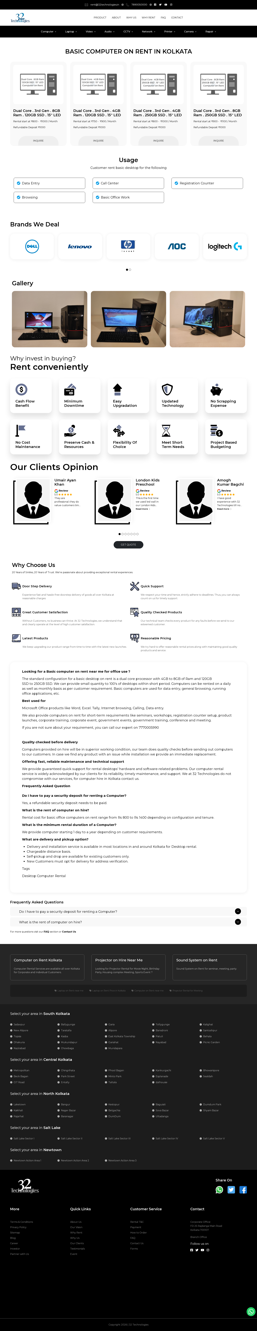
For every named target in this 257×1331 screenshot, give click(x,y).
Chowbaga (67, 1048)
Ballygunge (68, 1024)
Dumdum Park (212, 1104)
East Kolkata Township (121, 1036)
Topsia (17, 1036)
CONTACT (177, 17)
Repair (209, 31)
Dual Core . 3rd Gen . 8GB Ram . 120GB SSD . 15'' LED (37, 113)
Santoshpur (210, 1030)
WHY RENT (148, 17)
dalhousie (161, 1082)
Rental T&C (137, 1222)
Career (14, 1243)
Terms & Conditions (21, 1222)
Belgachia (114, 1110)
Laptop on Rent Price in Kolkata (109, 990)
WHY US (131, 17)
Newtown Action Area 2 (75, 1160)
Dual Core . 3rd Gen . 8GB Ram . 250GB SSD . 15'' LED (217, 113)
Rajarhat (19, 1116)
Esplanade (162, 1076)
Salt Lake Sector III (119, 1138)
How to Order (138, 1232)
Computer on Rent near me (149, 990)
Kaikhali (18, 1110)
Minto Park (115, 1076)
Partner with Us (19, 1254)
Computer (47, 31)
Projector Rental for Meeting (188, 990)
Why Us (74, 1238)
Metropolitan (21, 1070)
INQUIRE (38, 140)
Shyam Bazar (211, 1110)
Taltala (112, 1082)
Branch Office (198, 1237)
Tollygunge (163, 1024)
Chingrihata (68, 1070)
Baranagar (67, 1116)
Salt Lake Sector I (24, 1138)
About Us (75, 1222)
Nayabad (161, 1042)
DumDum (114, 1116)
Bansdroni (162, 1030)
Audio (108, 31)
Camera (189, 31)
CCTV (126, 31)
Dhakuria (19, 1042)
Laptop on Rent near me (70, 990)
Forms (134, 1248)
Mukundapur (69, 1042)
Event (73, 1254)
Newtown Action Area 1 (27, 1160)
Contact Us (136, 1243)
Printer (168, 31)
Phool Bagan (116, 1070)
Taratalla (66, 1030)
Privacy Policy (18, 1227)
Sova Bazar (162, 1110)
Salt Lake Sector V (214, 1138)
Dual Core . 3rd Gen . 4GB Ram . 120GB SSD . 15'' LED (97, 113)
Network (147, 31)
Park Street (68, 1076)
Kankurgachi (163, 1070)
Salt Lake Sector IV (167, 1138)
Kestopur (114, 1104)
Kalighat (208, 1024)
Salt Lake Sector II (71, 1138)
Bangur (65, 1104)
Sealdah (208, 1076)
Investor (15, 1248)
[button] (127, 269)
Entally (65, 1082)
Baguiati (161, 1104)
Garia (111, 1024)
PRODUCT (100, 17)
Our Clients (77, 1243)
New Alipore (21, 1030)
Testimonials (77, 1248)
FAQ (163, 17)
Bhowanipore (211, 1070)
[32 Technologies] (155, 4)
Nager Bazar (68, 1110)
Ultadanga (162, 1116)
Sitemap (15, 1232)
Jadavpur (19, 1024)
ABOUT (116, 17)
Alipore (112, 1030)
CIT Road (19, 1082)
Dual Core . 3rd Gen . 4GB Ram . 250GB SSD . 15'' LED (157, 113)
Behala (207, 1036)
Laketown (20, 1104)
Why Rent (76, 1232)
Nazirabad (20, 1048)
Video (89, 31)
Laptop (69, 31)
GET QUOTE (128, 544)
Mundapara (115, 1048)
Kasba (64, 1036)
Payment (135, 1227)
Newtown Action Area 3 (122, 1160)
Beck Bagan (21, 1076)
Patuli (159, 1036)
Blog (13, 1238)
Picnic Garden (211, 1042)
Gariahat (113, 1042)
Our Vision (76, 1227)
